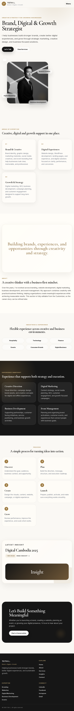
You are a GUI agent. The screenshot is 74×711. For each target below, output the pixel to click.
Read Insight (23, 556)
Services (42, 671)
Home (41, 664)
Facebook (42, 690)
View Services (23, 49)
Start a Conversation (18, 633)
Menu (68, 4)
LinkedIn (42, 687)
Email (41, 696)
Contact (42, 677)
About (41, 668)
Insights (42, 674)
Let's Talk (7, 49)
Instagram (42, 693)
